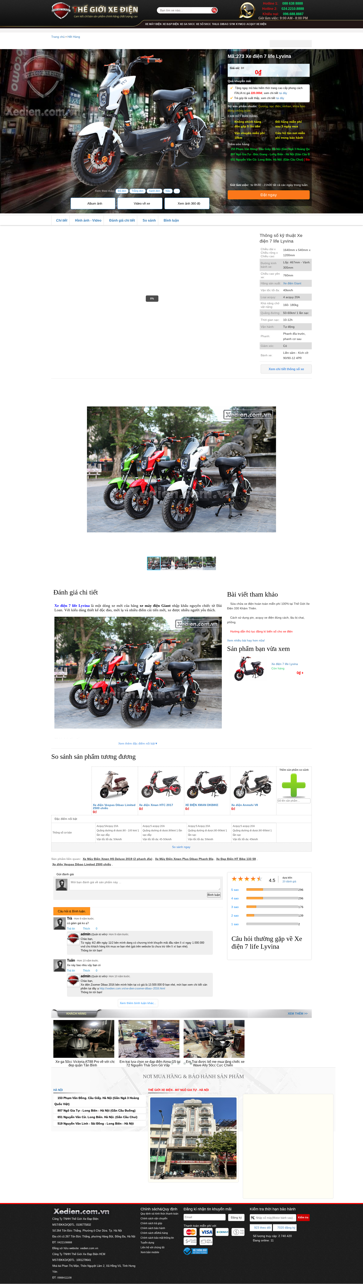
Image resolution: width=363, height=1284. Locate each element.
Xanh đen (154, 190)
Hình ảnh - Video (87, 220)
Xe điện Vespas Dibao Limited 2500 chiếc (114, 806)
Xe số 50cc (203, 24)
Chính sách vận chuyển (154, 1218)
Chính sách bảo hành (153, 1228)
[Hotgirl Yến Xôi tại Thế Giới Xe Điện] (106, 1038)
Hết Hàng (73, 36)
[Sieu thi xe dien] (94, 9)
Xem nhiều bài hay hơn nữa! (246, 640)
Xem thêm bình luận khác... (138, 1003)
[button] (308, 386)
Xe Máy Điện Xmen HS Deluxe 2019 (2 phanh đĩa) (117, 859)
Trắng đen (137, 190)
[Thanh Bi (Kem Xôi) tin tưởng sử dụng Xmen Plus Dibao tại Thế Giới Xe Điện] (172, 1038)
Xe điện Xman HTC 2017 (156, 805)
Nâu (168, 190)
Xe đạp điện (171, 24)
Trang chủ (58, 36)
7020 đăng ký (285, 1227)
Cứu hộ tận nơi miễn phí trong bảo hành (290, 135)
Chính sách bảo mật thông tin (157, 1237)
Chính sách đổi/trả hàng (154, 1233)
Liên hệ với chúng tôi (152, 1247)
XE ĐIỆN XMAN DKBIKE (201, 805)
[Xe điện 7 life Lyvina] (248, 668)
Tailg (215, 24)
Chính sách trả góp (151, 1223)
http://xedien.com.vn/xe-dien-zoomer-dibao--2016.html (132, 988)
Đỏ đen (122, 190)
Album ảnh (94, 203)
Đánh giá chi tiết (121, 220)
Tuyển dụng (147, 1242)
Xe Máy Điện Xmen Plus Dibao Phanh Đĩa (184, 859)
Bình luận (171, 220)
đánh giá (289, 881)
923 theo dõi (262, 1227)
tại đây (283, 93)
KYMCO (240, 24)
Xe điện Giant (292, 283)
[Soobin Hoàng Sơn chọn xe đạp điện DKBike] (302, 1038)
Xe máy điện (153, 24)
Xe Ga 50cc (187, 24)
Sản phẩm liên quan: (66, 859)
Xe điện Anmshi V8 (244, 805)
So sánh (149, 220)
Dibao (224, 24)
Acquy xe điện (256, 24)
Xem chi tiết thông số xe (286, 369)
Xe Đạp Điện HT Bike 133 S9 (236, 859)
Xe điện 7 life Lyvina (284, 664)
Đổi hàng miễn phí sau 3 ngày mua (288, 124)
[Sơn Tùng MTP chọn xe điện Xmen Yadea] (237, 1038)
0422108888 (64, 1242)
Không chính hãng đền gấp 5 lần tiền (247, 124)
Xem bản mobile (150, 1252)
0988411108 (64, 1277)
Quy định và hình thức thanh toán (159, 1213)
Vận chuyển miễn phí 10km (249, 135)
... (177, 190)
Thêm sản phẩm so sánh (294, 769)
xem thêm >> (298, 1013)
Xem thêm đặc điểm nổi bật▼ (138, 743)
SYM (232, 24)
